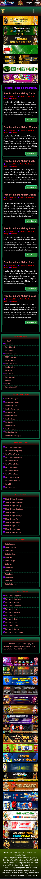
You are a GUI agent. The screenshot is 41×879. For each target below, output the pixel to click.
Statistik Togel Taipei (12, 529)
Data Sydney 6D (11, 584)
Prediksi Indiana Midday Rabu (19, 262)
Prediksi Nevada (11, 432)
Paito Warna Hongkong (13, 451)
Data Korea (9, 567)
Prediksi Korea (10, 422)
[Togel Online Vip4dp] (20, 777)
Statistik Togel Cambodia (14, 509)
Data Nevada (9, 577)
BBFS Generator (11, 357)
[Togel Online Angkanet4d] (20, 816)
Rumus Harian (10, 360)
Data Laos (8, 557)
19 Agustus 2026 (11, 231)
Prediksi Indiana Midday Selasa (20, 296)
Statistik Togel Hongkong (14, 502)
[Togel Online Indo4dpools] (20, 758)
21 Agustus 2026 (11, 164)
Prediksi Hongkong (12, 402)
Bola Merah (9, 344)
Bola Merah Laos (11, 609)
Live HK (23, 649)
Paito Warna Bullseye (12, 464)
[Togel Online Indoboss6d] (20, 671)
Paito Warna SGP (32, 860)
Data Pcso (9, 564)
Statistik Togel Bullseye (13, 516)
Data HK (6, 863)
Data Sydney (9, 551)
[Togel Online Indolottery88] (20, 806)
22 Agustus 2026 (11, 130)
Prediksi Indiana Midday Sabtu (19, 161)
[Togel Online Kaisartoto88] (20, 748)
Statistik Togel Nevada (13, 532)
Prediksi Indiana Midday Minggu (20, 127)
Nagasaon (33, 857)
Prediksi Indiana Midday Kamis (19, 228)
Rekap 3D (8, 380)
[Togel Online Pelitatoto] (20, 69)
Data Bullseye (10, 561)
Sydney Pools (24, 868)
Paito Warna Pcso (11, 467)
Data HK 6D (9, 581)
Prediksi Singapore (12, 399)
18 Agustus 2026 (11, 265)
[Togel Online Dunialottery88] (20, 787)
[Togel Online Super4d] (20, 40)
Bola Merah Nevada (12, 629)
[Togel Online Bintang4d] (20, 719)
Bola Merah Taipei (11, 626)
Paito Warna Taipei (12, 477)
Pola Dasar (9, 374)
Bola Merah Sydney (12, 602)
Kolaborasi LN (10, 367)
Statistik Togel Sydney (13, 506)
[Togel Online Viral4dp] (20, 79)
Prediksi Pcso (10, 419)
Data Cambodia (10, 554)
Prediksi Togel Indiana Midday (20, 87)
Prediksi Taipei (10, 429)
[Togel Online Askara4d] (20, 710)
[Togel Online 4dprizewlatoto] (20, 738)
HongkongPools (13, 870)
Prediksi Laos (10, 412)
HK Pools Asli (32, 875)
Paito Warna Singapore (13, 447)
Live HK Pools (13, 646)
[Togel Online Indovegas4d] (20, 844)
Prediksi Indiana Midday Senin (19, 93)
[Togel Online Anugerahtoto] (20, 796)
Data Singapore (10, 544)
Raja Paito (6, 649)
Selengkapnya (31, 120)
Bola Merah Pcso (11, 616)
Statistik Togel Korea (12, 522)
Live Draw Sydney (28, 865)
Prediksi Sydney (11, 405)
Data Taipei (9, 574)
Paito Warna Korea (12, 471)
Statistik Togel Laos (12, 512)
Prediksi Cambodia (12, 409)
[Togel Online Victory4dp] (20, 681)
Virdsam (6, 857)
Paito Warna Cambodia (13, 457)
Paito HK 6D (7, 341)
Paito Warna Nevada (12, 480)
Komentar (14, 98)
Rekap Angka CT (11, 387)
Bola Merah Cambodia (13, 606)
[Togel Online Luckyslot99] (20, 767)
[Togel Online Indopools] (20, 825)
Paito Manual (10, 347)
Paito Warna (9, 350)
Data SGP (12, 863)
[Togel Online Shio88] (20, 835)
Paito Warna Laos (11, 461)
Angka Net (14, 857)
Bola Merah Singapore (13, 596)
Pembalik (8, 370)
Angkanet (15, 868)
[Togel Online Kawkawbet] (20, 690)
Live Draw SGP (15, 649)
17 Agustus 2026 (11, 299)
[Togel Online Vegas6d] (20, 700)
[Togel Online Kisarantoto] (20, 59)
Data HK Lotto (22, 873)
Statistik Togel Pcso (12, 519)
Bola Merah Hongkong (13, 599)
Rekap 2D (8, 384)
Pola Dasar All (10, 377)
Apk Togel (6, 644)
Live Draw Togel (11, 354)
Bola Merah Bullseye (12, 612)
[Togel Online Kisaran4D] (20, 50)
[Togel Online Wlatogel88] (20, 729)
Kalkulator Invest (11, 364)
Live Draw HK (16, 865)
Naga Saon (6, 860)
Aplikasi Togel (25, 644)
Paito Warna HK (23, 857)
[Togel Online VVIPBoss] (20, 21)
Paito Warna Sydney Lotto (28, 870)
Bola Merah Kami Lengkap (14, 632)
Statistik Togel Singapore (14, 499)
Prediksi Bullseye (11, 415)
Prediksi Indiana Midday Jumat (20, 194)
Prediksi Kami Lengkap (13, 435)
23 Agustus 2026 (11, 96)
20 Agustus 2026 (11, 198)
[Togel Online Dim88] (20, 30)
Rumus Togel (15, 644)
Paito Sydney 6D (11, 487)
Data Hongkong (10, 547)
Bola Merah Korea (11, 619)
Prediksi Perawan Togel (26, 646)
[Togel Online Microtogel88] (20, 661)
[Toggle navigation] (36, 11)
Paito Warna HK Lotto (9, 873)
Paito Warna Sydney (12, 454)
